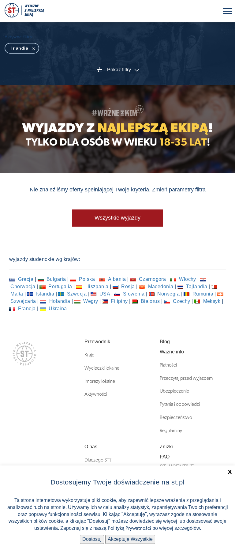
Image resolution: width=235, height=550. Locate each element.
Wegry (90, 301)
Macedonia (161, 286)
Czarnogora (152, 279)
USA (104, 293)
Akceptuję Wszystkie (130, 539)
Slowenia (134, 293)
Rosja (128, 286)
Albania (116, 279)
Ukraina (57, 308)
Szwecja (76, 293)
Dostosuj (92, 539)
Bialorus (150, 301)
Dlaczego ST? (97, 460)
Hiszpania (97, 286)
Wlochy (188, 279)
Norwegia (168, 293)
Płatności (168, 365)
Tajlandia (197, 286)
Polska (87, 279)
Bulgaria (56, 279)
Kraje (89, 354)
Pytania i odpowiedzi (180, 404)
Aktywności (95, 394)
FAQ (165, 456)
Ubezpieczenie (174, 391)
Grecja (26, 279)
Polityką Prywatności (129, 528)
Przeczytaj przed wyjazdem (186, 378)
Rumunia (202, 293)
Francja (27, 308)
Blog (165, 341)
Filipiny (119, 301)
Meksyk (212, 301)
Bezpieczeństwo (176, 417)
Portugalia (60, 286)
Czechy (182, 301)
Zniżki (166, 446)
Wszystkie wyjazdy (117, 218)
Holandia (60, 301)
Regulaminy (171, 430)
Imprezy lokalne (99, 381)
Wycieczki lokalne (101, 368)
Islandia (45, 293)
